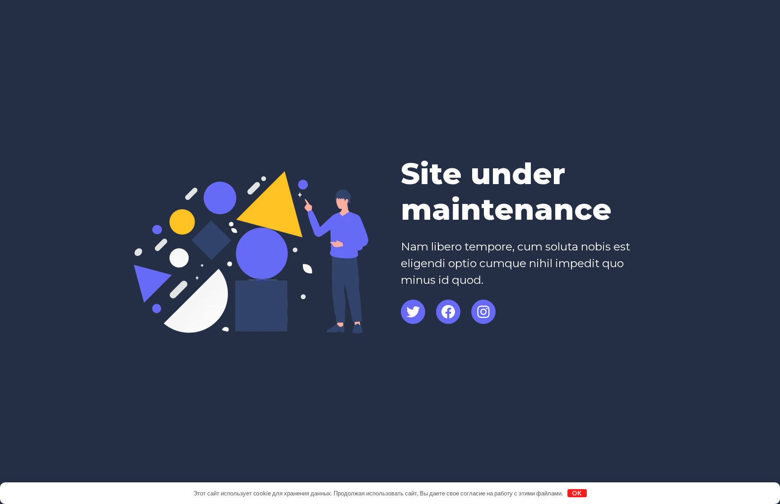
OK (577, 493)
